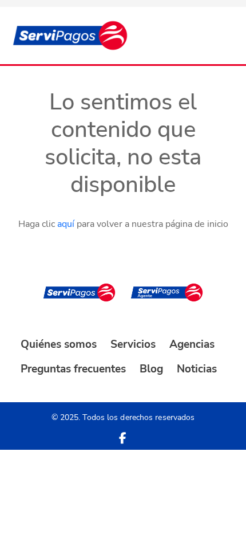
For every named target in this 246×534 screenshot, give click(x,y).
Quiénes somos (59, 344)
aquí (65, 224)
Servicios (133, 344)
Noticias (197, 369)
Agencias (192, 344)
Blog (151, 369)
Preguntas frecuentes (73, 369)
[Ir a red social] (122, 438)
